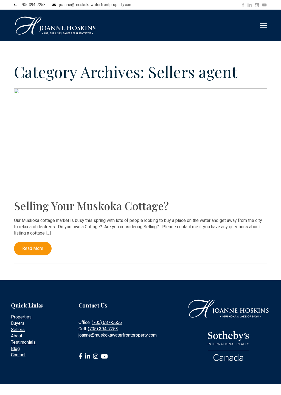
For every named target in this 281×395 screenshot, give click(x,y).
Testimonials (23, 342)
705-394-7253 (33, 4)
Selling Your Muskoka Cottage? (91, 205)
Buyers (17, 323)
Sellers (18, 329)
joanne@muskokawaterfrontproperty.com (96, 4)
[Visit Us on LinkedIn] (250, 5)
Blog (15, 348)
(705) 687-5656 (107, 322)
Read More (32, 248)
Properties (21, 317)
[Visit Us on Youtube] (264, 6)
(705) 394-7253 (103, 328)
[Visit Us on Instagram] (257, 5)
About (16, 335)
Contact (18, 354)
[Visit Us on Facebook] (243, 5)
